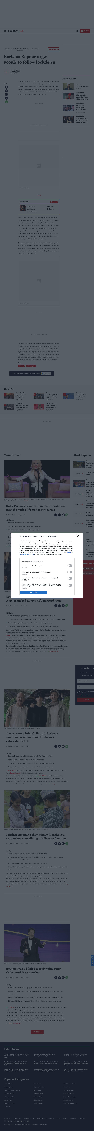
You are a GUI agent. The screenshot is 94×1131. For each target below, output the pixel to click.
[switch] (69, 565)
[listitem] (47, 562)
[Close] (79, 536)
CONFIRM (33, 592)
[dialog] (47, 565)
